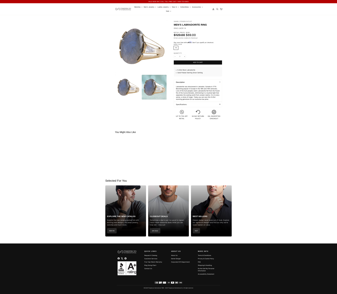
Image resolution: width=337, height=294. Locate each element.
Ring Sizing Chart (150, 265)
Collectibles (184, 7)
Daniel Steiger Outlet (183, 21)
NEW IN (112, 231)
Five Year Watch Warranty (153, 262)
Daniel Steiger (176, 258)
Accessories (196, 7)
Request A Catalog (150, 255)
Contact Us (148, 268)
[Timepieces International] (123, 9)
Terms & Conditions (204, 255)
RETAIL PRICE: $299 (182, 32)
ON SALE (155, 231)
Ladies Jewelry (163, 7)
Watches (137, 7)
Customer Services (150, 258)
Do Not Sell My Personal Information (206, 270)
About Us (174, 255)
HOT (196, 231)
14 (176, 48)
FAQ (199, 262)
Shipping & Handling (205, 265)
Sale (168, 11)
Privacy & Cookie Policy (206, 258)
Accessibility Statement (206, 274)
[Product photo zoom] (141, 46)
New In (175, 7)
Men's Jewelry (149, 7)
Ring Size (178, 44)
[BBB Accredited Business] (127, 268)
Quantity (178, 53)
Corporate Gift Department (180, 262)
